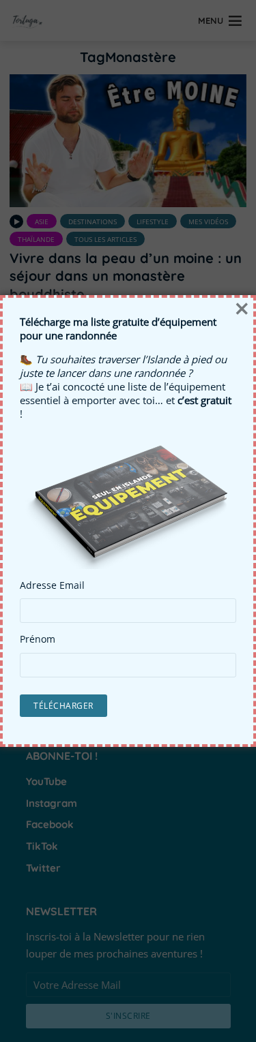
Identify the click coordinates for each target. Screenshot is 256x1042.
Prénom (37, 639)
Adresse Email (52, 585)
